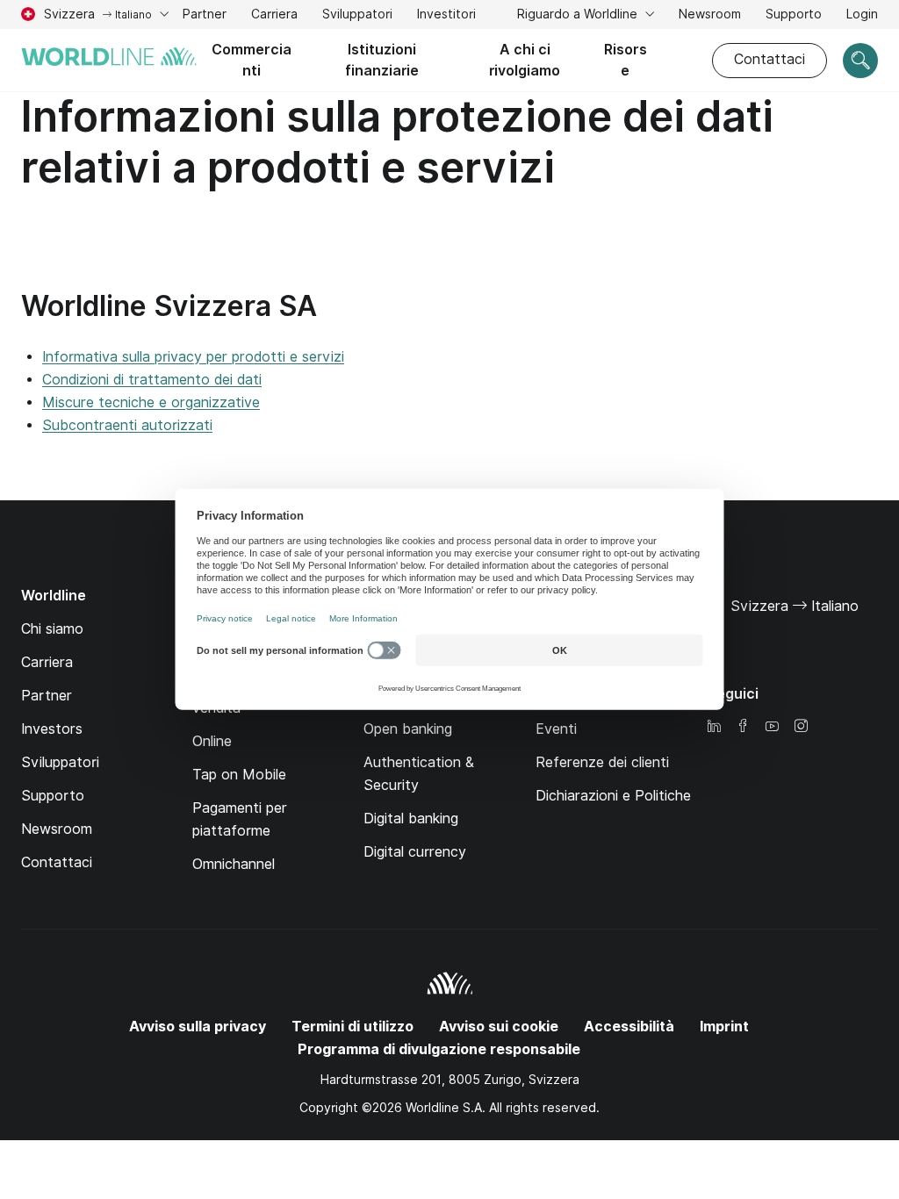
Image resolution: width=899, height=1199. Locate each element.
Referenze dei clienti (602, 762)
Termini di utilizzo (352, 1026)
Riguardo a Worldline (579, 14)
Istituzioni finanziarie (382, 60)
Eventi (556, 729)
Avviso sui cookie (498, 1026)
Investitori (446, 16)
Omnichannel (233, 864)
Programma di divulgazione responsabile (439, 1049)
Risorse (625, 60)
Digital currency (414, 852)
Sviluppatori (357, 14)
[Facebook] (743, 727)
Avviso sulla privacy (197, 1026)
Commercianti (251, 60)
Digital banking (410, 818)
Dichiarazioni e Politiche (613, 795)
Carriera (274, 16)
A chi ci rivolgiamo (524, 60)
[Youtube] (772, 727)
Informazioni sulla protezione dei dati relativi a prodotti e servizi (397, 141)
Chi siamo (52, 629)
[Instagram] (801, 727)
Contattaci (769, 59)
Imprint (724, 1026)
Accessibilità (629, 1026)
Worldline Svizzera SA (169, 306)
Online (212, 741)
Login (862, 16)
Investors (52, 729)
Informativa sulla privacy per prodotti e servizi (193, 356)
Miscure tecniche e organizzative (151, 402)
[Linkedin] (714, 727)
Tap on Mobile (239, 774)
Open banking (407, 729)
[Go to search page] (860, 60)
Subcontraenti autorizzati (127, 425)
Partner (205, 14)
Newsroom (710, 14)
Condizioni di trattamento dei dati (152, 379)
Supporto (794, 16)
